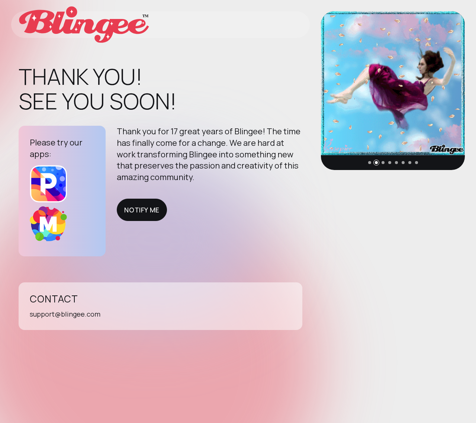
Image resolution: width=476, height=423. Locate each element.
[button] (369, 162)
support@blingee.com (65, 314)
